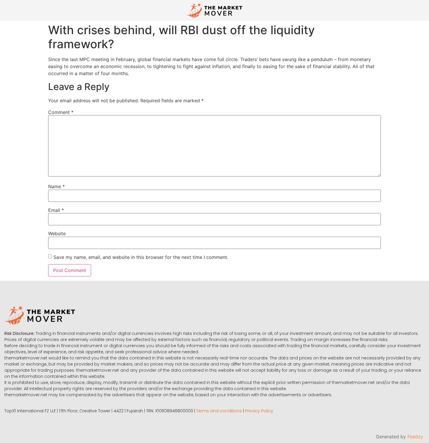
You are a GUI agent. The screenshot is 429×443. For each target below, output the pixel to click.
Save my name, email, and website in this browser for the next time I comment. (140, 257)
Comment (61, 112)
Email (56, 210)
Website (57, 233)
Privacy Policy (259, 411)
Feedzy (415, 436)
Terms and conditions (219, 411)
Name (56, 186)
